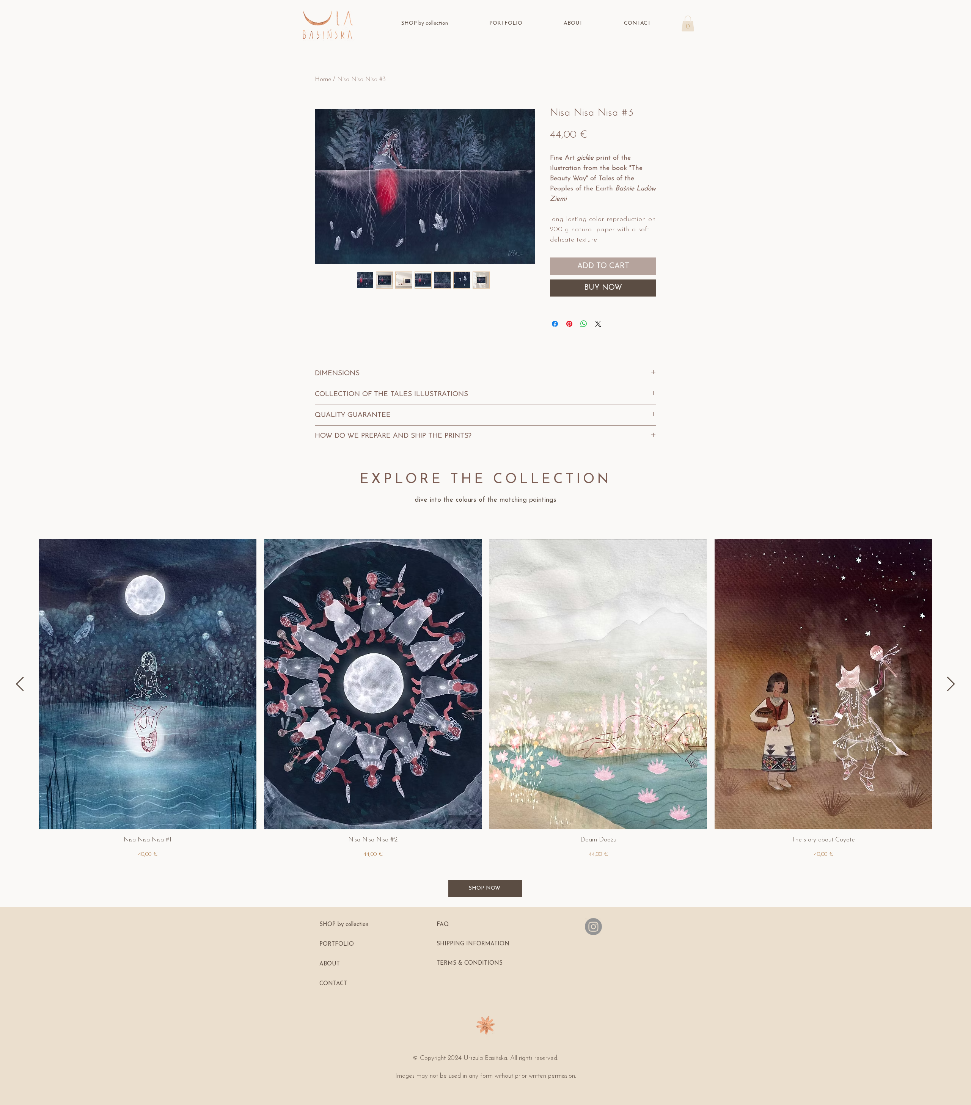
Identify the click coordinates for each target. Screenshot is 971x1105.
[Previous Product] (20, 684)
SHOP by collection (343, 925)
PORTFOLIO (336, 944)
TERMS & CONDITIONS (470, 963)
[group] (485, 699)
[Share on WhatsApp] (583, 323)
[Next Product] (951, 684)
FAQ (443, 925)
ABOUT (329, 964)
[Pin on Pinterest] (569, 323)
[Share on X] (598, 323)
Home (323, 80)
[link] (687, 23)
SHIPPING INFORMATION (473, 944)
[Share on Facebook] (554, 323)
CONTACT (333, 984)
